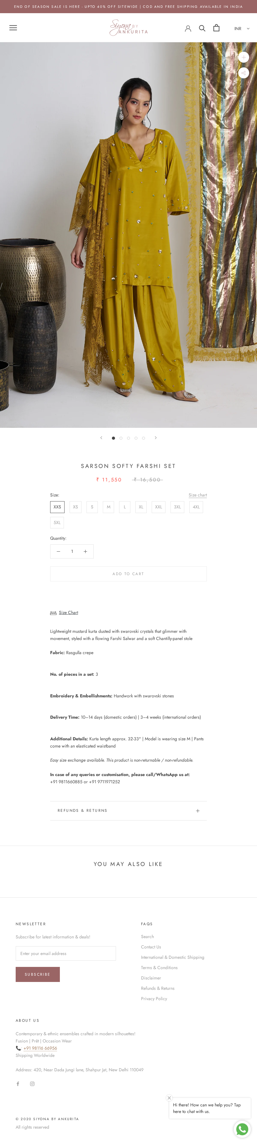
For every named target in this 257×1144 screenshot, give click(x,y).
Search (147, 936)
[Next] (156, 437)
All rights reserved (32, 1127)
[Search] (202, 27)
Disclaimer (151, 978)
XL (141, 507)
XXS (57, 507)
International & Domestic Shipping (172, 957)
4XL (196, 507)
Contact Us (151, 947)
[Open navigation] (13, 27)
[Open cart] (216, 27)
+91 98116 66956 (40, 1048)
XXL (158, 507)
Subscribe (38, 974)
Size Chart (68, 612)
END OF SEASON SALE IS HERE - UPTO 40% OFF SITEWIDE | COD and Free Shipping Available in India (128, 6)
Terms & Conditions (159, 967)
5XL (57, 522)
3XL (177, 507)
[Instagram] (32, 1083)
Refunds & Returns (83, 810)
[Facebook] (18, 1083)
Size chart (198, 495)
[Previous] (101, 437)
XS (75, 507)
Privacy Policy (154, 998)
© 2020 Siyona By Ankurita (47, 1118)
